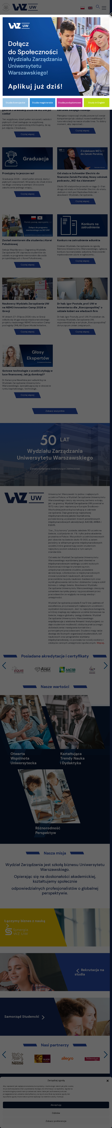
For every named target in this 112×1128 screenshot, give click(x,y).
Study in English (96, 102)
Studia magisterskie (42, 102)
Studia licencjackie (15, 102)
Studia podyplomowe (69, 102)
